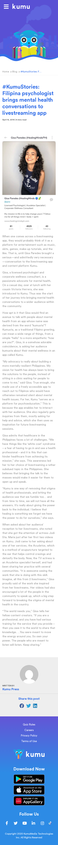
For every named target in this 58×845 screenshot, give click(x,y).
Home (5, 71)
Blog (14, 71)
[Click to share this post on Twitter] (29, 706)
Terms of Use (29, 741)
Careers (29, 730)
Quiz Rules (29, 724)
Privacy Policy (29, 735)
